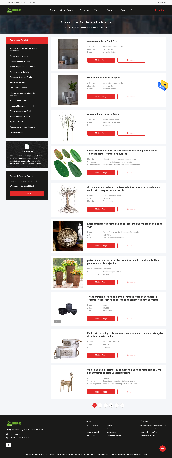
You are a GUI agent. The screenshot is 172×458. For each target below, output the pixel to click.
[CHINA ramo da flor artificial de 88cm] (68, 127)
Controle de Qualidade (93, 432)
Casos (109, 429)
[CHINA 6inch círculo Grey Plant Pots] (68, 54)
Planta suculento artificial (20, 111)
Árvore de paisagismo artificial (22, 67)
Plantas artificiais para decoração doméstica (23, 49)
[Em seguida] (117, 405)
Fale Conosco (90, 435)
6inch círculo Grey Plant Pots (102, 41)
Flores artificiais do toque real (22, 106)
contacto (131, 60)
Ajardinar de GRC (16, 122)
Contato (27, 193)
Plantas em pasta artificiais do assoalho (22, 94)
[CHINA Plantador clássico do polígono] (68, 90)
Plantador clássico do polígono (103, 77)
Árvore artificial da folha (19, 72)
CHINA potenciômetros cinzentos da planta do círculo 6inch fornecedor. (49, 454)
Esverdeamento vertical (19, 101)
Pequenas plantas (17, 82)
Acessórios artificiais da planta (22, 127)
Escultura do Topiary (18, 88)
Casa (67, 28)
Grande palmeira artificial (20, 61)
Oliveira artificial (16, 132)
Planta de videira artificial (20, 116)
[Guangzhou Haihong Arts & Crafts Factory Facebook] (152, 2)
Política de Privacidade (114, 435)
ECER (145, 454)
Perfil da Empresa (92, 426)
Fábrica (88, 429)
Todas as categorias (147, 435)
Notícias (110, 426)
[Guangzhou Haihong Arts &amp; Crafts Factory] (14, 10)
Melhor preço (101, 60)
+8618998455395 (34, 181)
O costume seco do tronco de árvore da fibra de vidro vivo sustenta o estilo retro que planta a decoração (123, 189)
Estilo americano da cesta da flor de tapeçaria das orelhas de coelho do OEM (124, 225)
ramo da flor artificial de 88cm (103, 114)
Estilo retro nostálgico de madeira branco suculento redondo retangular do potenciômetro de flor (125, 335)
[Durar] (122, 405)
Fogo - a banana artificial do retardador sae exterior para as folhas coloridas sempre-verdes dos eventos (122, 152)
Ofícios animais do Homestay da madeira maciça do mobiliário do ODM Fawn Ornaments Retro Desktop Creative (124, 371)
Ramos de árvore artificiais (21, 77)
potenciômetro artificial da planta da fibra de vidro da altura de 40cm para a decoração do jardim (123, 262)
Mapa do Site (111, 432)
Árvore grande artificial (19, 56)
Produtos (75, 28)
